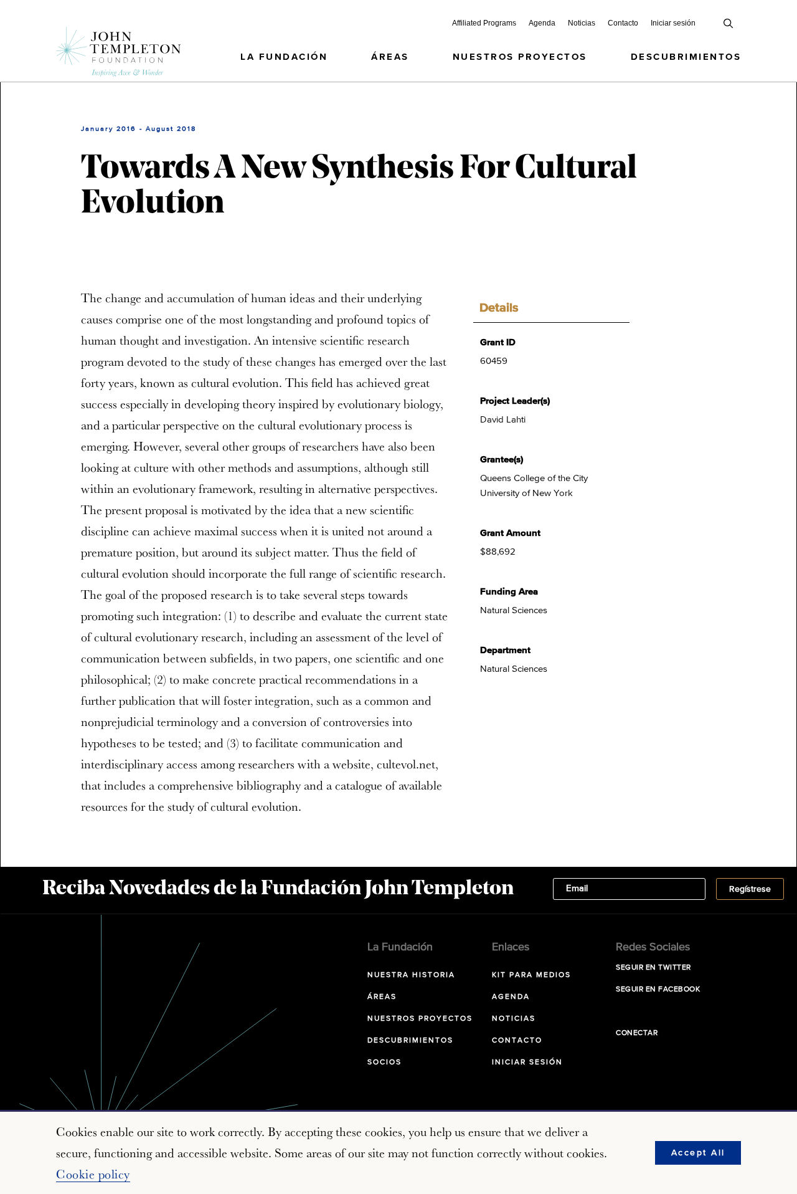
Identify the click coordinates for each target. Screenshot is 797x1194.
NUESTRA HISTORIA (411, 975)
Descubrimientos (686, 57)
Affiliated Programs (484, 23)
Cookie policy (93, 1174)
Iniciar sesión (673, 23)
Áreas (390, 57)
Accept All (698, 1153)
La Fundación (284, 57)
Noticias (581, 23)
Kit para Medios (531, 975)
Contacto (623, 23)
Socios (384, 1062)
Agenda (542, 23)
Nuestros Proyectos (520, 57)
